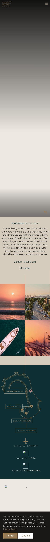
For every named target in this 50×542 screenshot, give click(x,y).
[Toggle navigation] (46, 3)
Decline (26, 535)
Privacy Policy (10, 529)
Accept (10, 535)
